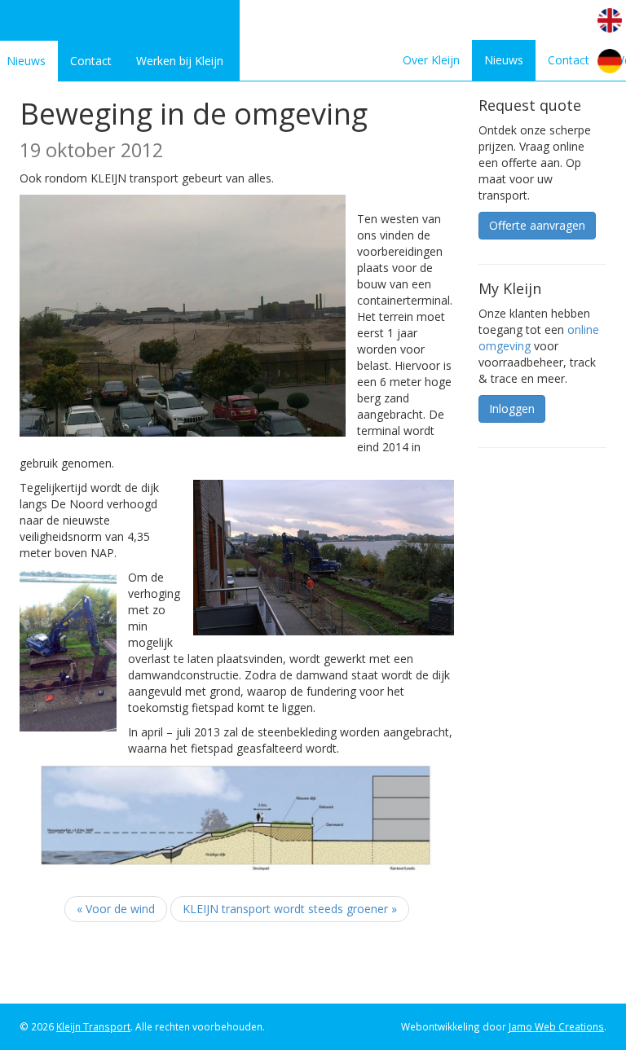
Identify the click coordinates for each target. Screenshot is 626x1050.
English (609, 20)
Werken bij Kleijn (179, 60)
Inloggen (512, 408)
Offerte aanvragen (537, 225)
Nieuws (503, 60)
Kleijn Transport (93, 1026)
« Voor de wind (116, 908)
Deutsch (609, 61)
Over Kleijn (431, 60)
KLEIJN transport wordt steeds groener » (290, 908)
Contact (91, 60)
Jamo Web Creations (556, 1026)
